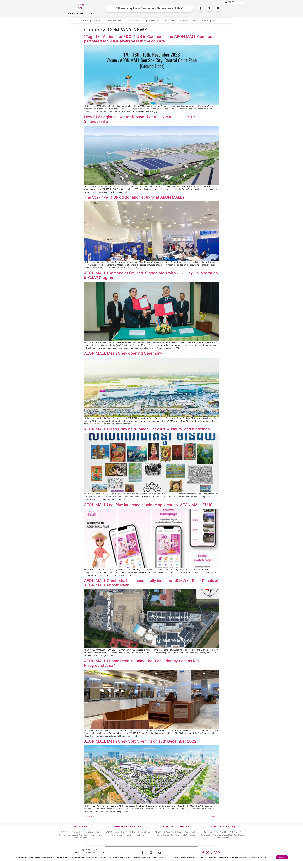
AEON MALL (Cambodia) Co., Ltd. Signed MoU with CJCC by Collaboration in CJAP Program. (151, 275)
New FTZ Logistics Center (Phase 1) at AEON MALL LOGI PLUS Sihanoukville (140, 119)
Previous (89, 817)
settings (263, 857)
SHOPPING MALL (114, 21)
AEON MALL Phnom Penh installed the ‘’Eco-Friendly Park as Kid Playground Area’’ (141, 663)
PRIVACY (216, 21)
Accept (281, 857)
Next (215, 817)
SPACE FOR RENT (135, 21)
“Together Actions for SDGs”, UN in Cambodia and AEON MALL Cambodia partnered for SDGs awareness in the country (149, 38)
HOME (85, 21)
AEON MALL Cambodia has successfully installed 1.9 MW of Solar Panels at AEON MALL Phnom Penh (151, 582)
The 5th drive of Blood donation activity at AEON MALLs (134, 197)
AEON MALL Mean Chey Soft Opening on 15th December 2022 (140, 741)
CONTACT (204, 21)
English (230, 2)
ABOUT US (97, 21)
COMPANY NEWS (169, 21)
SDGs (194, 21)
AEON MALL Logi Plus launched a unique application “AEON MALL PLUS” (149, 505)
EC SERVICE (153, 21)
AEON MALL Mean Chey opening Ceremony (123, 353)
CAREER (183, 21)
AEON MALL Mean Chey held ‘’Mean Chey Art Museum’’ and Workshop (147, 429)
